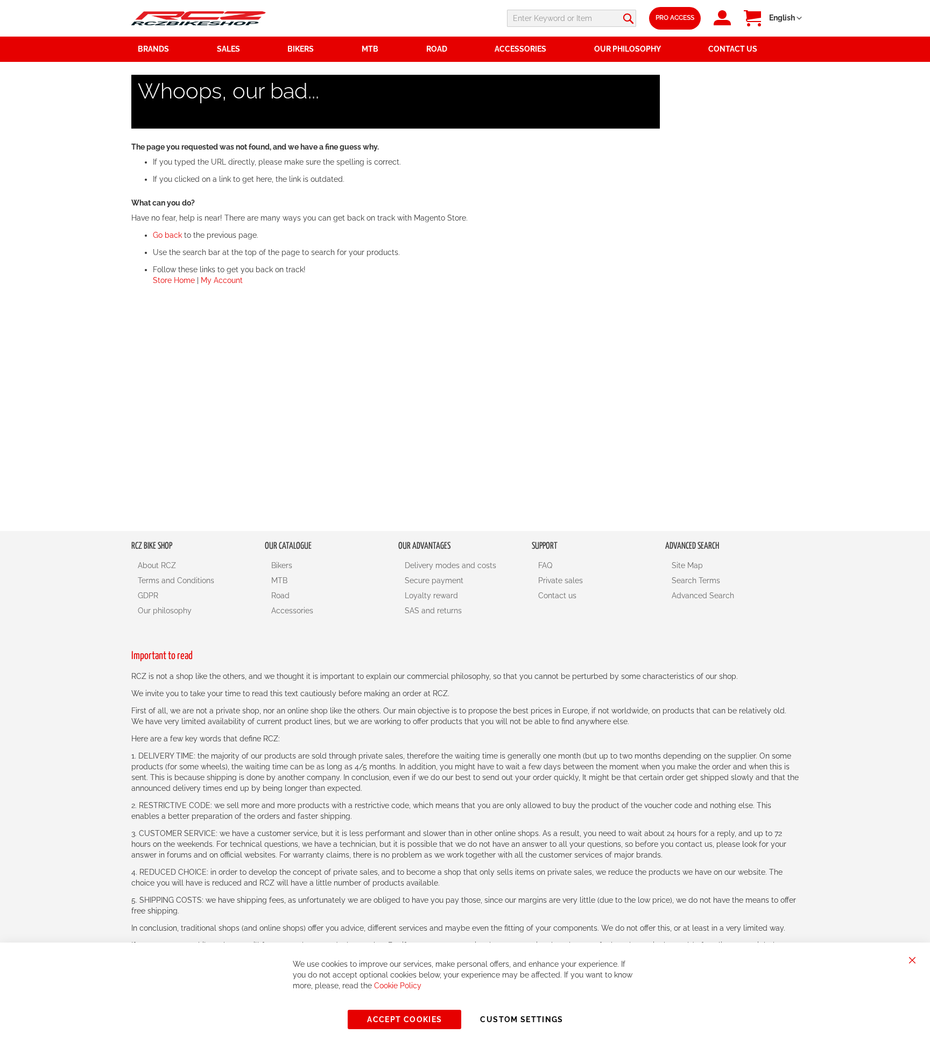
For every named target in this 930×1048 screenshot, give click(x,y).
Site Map (687, 565)
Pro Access (675, 18)
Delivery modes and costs (450, 565)
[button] (785, 18)
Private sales (560, 580)
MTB (279, 580)
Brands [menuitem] (153, 49)
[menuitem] (245, 49)
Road (280, 595)
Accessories (292, 610)
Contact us (557, 595)
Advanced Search (703, 595)
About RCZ (157, 565)
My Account (222, 280)
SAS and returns (433, 610)
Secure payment (434, 580)
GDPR (148, 595)
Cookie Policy (397, 985)
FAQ (545, 565)
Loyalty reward (431, 595)
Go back (167, 235)
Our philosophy (165, 610)
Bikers (281, 565)
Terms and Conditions (176, 580)
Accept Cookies (404, 1019)
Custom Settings (521, 1019)
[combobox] (571, 18)
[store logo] (198, 18)
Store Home (174, 280)
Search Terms (696, 580)
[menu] (465, 49)
